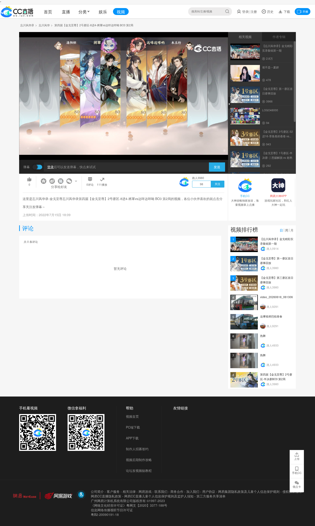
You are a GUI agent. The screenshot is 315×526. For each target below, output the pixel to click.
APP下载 (132, 438)
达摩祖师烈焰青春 (271, 316)
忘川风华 (44, 25)
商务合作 (176, 491)
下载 (286, 11)
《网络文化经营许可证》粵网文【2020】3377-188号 (129, 505)
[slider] (123, 149)
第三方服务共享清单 (211, 496)
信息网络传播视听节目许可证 (112, 510)
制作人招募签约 (137, 448)
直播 (66, 12)
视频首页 (132, 416)
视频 (121, 12)
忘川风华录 (27, 25)
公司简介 (97, 491)
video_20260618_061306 (276, 297)
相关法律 (129, 491)
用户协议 (208, 491)
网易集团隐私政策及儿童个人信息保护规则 (248, 491)
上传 (297, 459)
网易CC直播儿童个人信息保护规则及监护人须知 (158, 496)
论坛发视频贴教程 (139, 470)
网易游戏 (145, 491)
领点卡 (297, 486)
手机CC (297, 473)
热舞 (263, 336)
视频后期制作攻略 (139, 459)
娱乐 (103, 12)
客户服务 (113, 491)
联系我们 (161, 491)
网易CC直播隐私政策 (106, 496)
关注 (217, 184)
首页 (48, 12)
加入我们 (192, 491)
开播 (305, 11)
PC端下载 (133, 427)
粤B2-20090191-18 (105, 514)
